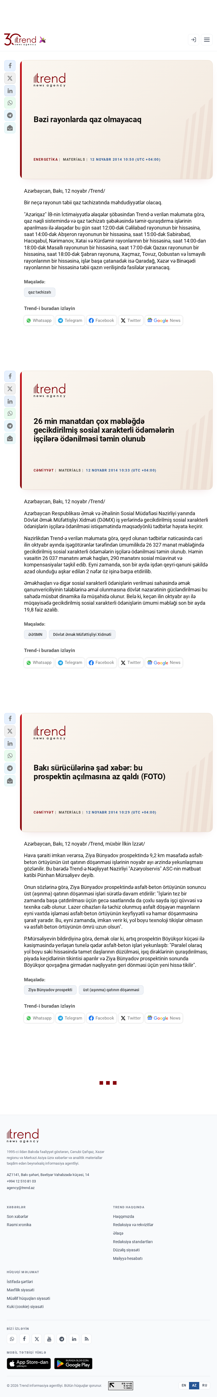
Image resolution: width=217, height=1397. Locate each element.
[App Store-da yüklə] (29, 1363)
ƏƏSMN (35, 634)
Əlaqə (118, 1233)
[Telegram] (62, 1339)
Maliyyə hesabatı (127, 1258)
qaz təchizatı (39, 292)
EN (184, 1385)
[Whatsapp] (12, 1339)
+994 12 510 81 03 (21, 1181)
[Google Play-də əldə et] (73, 1363)
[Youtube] (49, 1339)
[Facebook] (24, 1339)
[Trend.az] (25, 39)
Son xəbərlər (17, 1216)
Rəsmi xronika (19, 1224)
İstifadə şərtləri (20, 1281)
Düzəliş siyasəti (126, 1250)
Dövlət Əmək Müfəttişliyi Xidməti (82, 634)
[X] (37, 1339)
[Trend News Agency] (22, 1136)
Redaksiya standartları (133, 1241)
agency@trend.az (20, 1188)
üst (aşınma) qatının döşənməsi (111, 990)
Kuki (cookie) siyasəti (25, 1306)
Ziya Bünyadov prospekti (50, 990)
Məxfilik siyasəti (20, 1290)
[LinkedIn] (74, 1339)
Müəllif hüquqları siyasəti (28, 1298)
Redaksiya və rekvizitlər (133, 1224)
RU (204, 1385)
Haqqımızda (123, 1216)
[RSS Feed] (86, 1339)
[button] (10, 65)
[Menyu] (207, 39)
